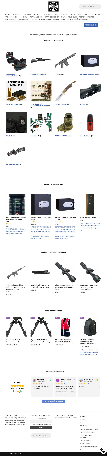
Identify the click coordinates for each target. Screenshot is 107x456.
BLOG (63, 19)
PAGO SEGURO (85, 444)
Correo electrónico (41, 418)
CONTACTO (83, 426)
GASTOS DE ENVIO (86, 440)
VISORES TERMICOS (60, 14)
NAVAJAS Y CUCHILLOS (69, 17)
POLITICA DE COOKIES (87, 432)
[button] (10, 14)
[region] (21, 443)
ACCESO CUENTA (91, 25)
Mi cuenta (83, 420)
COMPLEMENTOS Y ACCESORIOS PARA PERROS (21, 19)
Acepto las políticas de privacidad (42, 424)
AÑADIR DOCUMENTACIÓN (88, 447)
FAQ (81, 423)
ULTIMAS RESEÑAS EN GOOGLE (77, 19)
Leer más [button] (58, 394)
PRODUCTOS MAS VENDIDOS (49, 19)
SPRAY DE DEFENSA (52, 17)
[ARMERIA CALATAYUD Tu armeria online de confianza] (53, 6)
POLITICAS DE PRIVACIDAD (89, 429)
